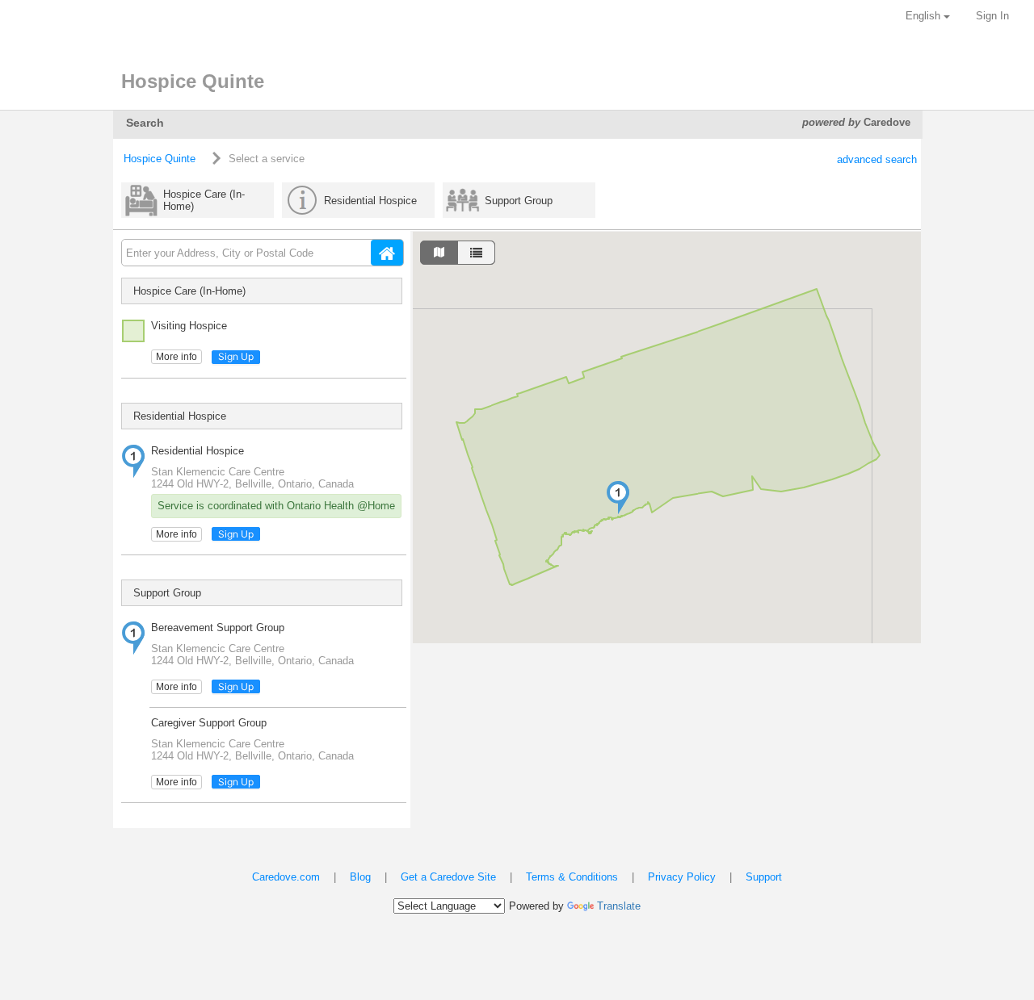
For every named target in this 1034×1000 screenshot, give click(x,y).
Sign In (992, 16)
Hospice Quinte (159, 159)
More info (176, 356)
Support (764, 877)
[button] (618, 497)
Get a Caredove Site (448, 877)
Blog (360, 877)
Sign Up (236, 356)
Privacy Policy (682, 877)
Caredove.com (286, 877)
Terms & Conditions (572, 877)
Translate (619, 906)
